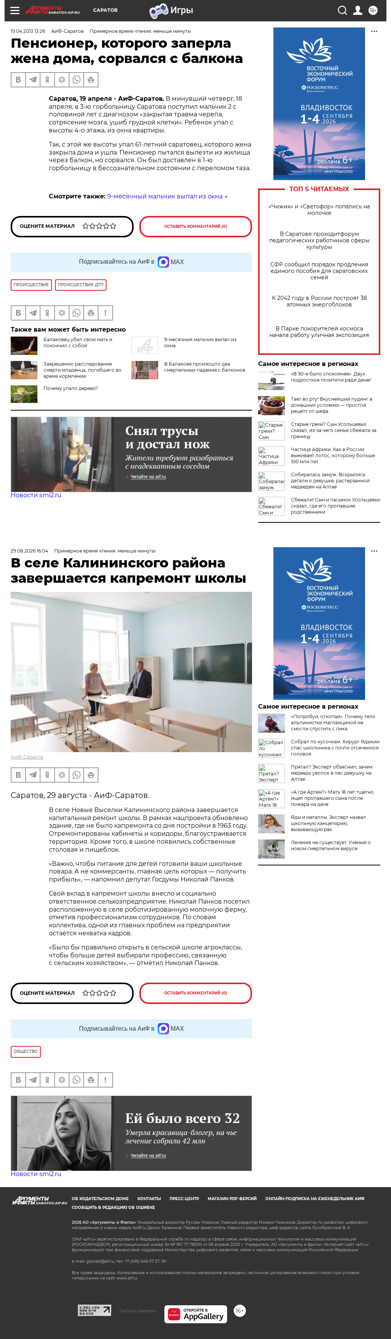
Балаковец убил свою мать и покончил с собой (78, 342)
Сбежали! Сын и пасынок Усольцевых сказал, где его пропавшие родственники (335, 506)
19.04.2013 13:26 (28, 31)
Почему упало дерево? (71, 388)
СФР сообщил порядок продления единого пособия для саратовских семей (319, 271)
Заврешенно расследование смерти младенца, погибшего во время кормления (82, 370)
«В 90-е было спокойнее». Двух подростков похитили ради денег (331, 377)
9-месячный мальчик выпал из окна (165, 196)
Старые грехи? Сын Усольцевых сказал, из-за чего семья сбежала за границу (333, 430)
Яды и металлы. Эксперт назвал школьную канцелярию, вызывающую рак (328, 823)
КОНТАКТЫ (149, 1198)
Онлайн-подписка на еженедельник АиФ (315, 1198)
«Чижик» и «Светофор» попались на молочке (319, 209)
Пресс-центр (184, 1198)
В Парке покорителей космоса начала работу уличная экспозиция (319, 331)
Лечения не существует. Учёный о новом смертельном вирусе (331, 845)
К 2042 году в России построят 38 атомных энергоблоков (319, 301)
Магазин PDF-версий (232, 1198)
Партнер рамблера (138, 1310)
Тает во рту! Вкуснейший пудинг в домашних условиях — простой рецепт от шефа (331, 405)
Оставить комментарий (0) (195, 226)
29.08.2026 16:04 (29, 551)
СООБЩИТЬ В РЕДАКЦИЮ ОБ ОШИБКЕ (113, 1207)
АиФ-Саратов (27, 757)
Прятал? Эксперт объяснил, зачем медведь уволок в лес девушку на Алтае (331, 773)
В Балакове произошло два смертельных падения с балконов (204, 367)
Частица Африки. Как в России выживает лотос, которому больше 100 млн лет (333, 455)
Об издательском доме (100, 1198)
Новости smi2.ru (36, 495)
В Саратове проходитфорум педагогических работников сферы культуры (319, 240)
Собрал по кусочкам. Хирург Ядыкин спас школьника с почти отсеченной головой (335, 748)
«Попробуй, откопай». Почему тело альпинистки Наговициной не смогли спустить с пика (333, 723)
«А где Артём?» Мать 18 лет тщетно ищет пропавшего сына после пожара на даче (332, 798)
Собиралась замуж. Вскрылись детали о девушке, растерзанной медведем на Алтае (330, 481)
